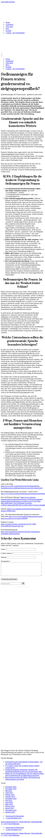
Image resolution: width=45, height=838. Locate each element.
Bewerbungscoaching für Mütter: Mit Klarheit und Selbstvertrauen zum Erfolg (22, 778)
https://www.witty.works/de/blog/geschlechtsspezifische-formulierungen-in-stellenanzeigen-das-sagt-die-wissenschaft (21, 487)
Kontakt (8, 31)
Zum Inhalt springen (8, 2)
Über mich (9, 26)
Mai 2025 (8, 791)
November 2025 (10, 789)
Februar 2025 (10, 795)
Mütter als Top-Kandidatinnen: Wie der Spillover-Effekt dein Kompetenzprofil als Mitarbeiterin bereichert (24, 774)
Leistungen (9, 24)
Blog (7, 29)
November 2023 (10, 810)
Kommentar (5, 561)
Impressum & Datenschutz (15, 816)
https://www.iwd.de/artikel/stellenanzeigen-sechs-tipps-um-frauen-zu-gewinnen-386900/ (22, 517)
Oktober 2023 (10, 812)
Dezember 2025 (10, 787)
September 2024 (10, 798)
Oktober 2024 (10, 796)
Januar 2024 (9, 808)
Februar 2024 (10, 806)
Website (3, 557)
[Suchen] (23, 583)
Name (3, 549)
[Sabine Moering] (22, 11)
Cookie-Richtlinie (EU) (14, 818)
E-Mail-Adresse (7, 553)
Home (8, 22)
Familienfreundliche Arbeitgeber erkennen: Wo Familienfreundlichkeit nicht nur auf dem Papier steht (23, 770)
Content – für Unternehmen (15, 33)
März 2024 (9, 804)
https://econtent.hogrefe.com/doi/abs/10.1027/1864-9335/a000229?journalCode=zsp (18, 525)
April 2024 (9, 802)
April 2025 (9, 793)
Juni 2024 (8, 800)
